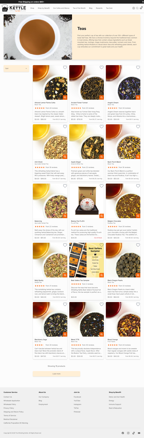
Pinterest (77, 412)
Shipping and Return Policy (14, 412)
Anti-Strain (39, 162)
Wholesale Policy (10, 404)
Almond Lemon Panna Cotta (45, 103)
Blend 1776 (75, 339)
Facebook (77, 397)
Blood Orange (113, 339)
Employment (43, 404)
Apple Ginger (76, 162)
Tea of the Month (79, 8)
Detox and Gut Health (117, 397)
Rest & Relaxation (115, 408)
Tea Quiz (109, 8)
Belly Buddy (39, 280)
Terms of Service (10, 415)
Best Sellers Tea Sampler (80, 280)
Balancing (38, 221)
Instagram (77, 404)
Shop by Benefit (44, 8)
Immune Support (115, 404)
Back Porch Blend (114, 162)
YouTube (77, 401)
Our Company (44, 397)
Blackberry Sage (41, 339)
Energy (111, 401)
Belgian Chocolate (114, 221)
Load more (56, 374)
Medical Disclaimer (10, 419)
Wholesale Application (12, 401)
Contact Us (8, 397)
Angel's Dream (113, 103)
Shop (32, 8)
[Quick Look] (65, 97)
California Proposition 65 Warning (16, 423)
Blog (90, 8)
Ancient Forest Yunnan (79, 103)
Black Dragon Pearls (115, 280)
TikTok (76, 408)
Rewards (99, 8)
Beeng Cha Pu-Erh (77, 221)
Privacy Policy (9, 408)
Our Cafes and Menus (61, 8)
